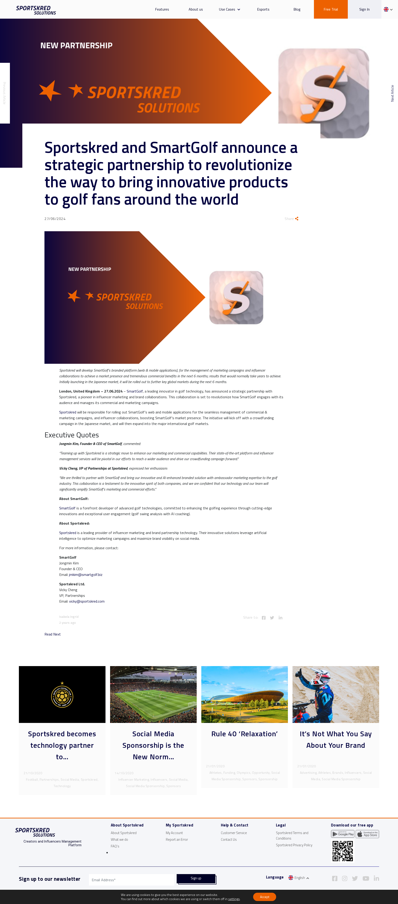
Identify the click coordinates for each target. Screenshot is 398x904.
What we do (119, 839)
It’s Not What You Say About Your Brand (244, 739)
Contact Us (229, 839)
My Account (174, 832)
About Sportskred (124, 832)
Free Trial (331, 9)
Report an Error (177, 839)
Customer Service (234, 832)
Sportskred (67, 412)
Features (162, 9)
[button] (237, 9)
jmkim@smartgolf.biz (85, 574)
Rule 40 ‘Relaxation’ (153, 733)
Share (290, 218)
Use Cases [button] (227, 9)
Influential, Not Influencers (335, 739)
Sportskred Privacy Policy (294, 845)
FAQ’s (115, 846)
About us (196, 9)
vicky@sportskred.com (87, 601)
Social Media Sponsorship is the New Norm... (62, 745)
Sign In (364, 9)
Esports (263, 9)
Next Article (392, 93)
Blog (297, 9)
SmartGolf (135, 391)
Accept (264, 896)
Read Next (52, 634)
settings (234, 899)
